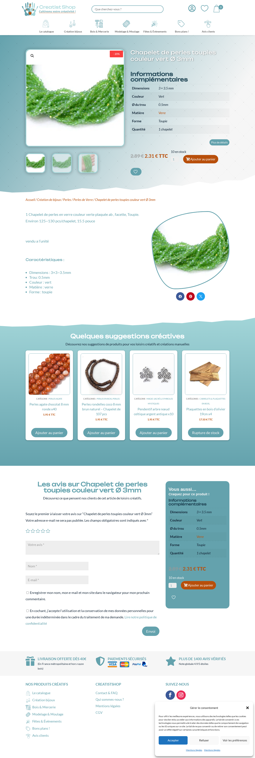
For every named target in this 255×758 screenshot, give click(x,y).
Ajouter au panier (202, 159)
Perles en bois (104, 398)
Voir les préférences (235, 740)
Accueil (30, 200)
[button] (247, 708)
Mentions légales (194, 750)
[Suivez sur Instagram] (181, 695)
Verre (162, 113)
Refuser (204, 740)
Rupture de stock (205, 432)
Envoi (150, 631)
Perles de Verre (83, 200)
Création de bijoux (49, 200)
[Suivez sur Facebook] (170, 695)
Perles (67, 200)
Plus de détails (219, 142)
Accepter (173, 740)
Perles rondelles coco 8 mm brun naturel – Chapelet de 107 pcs (101, 409)
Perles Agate (55, 398)
